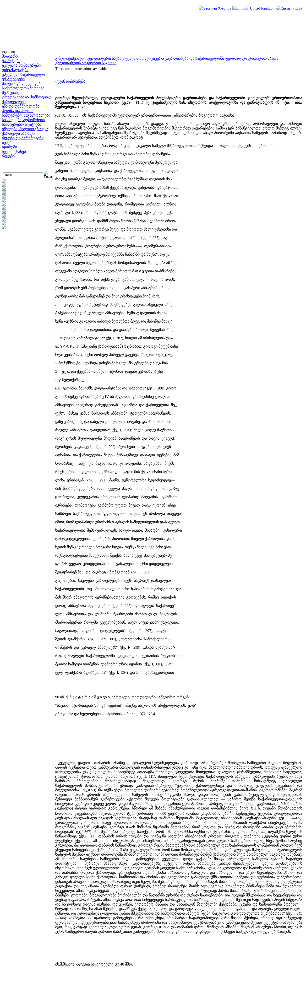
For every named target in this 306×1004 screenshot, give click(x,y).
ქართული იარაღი (18, 133)
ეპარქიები (11, 61)
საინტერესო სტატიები (21, 124)
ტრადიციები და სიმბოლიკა (27, 97)
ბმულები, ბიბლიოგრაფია (25, 129)
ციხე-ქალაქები (15, 70)
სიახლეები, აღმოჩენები (23, 120)
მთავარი (10, 56)
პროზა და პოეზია (17, 111)
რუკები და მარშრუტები (23, 138)
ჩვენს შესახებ (14, 152)
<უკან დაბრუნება (70, 81)
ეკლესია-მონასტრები (21, 65)
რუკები (8, 156)
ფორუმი (9, 147)
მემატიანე (11, 93)
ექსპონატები (13, 79)
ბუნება (7, 142)
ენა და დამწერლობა (20, 106)
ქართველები (14, 102)
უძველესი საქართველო (23, 74)
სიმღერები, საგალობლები (26, 115)
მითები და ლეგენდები (22, 83)
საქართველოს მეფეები (23, 88)
